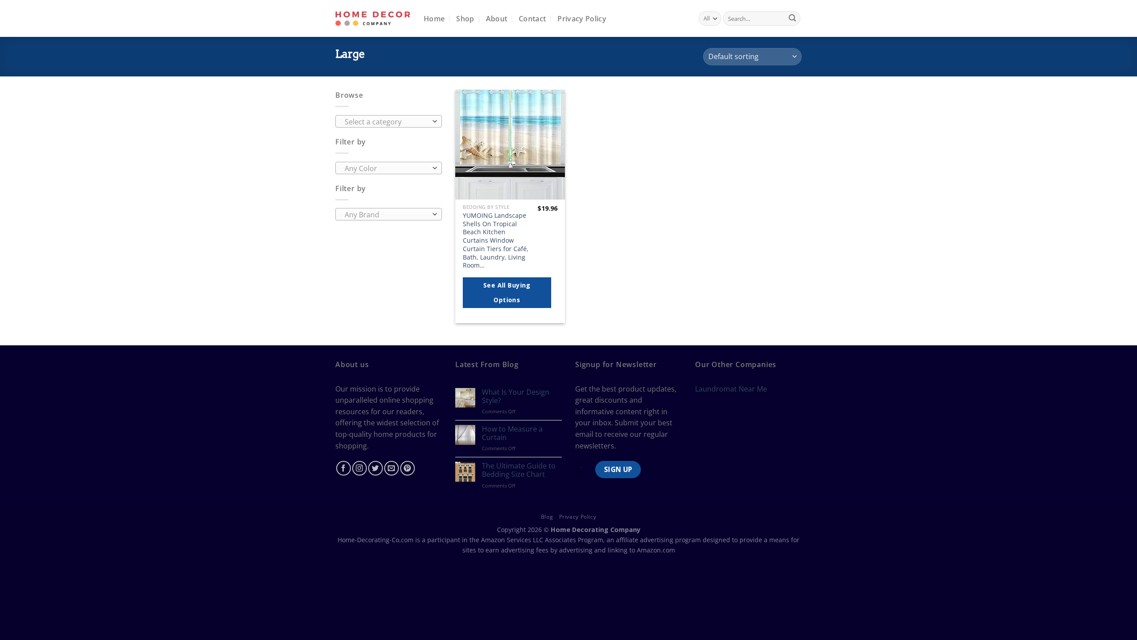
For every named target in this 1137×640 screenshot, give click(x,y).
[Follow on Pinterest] (407, 468)
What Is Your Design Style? (515, 396)
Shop (465, 19)
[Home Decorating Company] (372, 18)
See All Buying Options (507, 292)
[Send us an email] (391, 468)
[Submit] (792, 18)
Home (434, 19)
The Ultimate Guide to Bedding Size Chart (519, 470)
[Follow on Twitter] (375, 468)
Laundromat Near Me (731, 389)
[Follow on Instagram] (359, 468)
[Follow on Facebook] (343, 468)
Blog (547, 516)
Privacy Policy (581, 19)
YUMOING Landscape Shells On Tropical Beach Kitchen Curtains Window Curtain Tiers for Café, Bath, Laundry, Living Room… (496, 240)
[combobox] (388, 121)
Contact (532, 19)
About (497, 19)
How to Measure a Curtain (512, 433)
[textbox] (386, 122)
